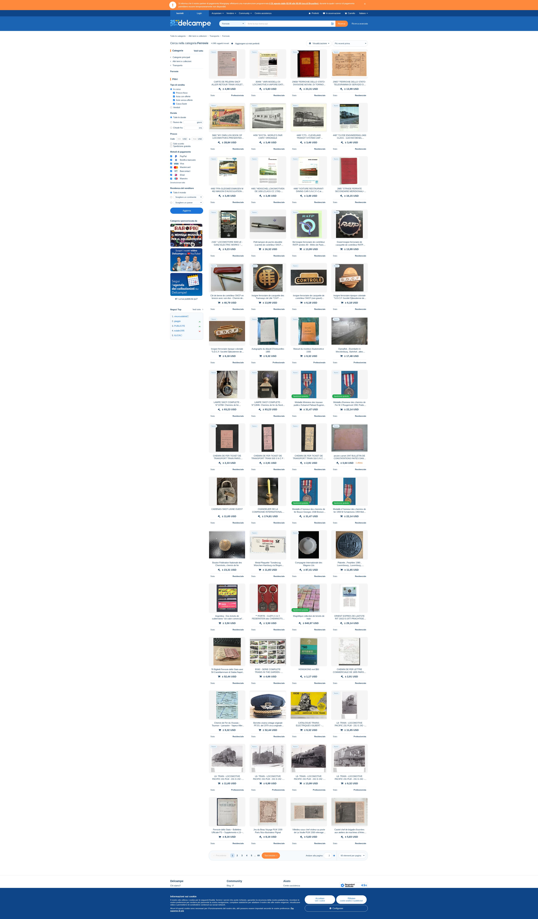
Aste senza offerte (184, 100)
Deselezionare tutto (177, 183)
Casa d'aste (181, 104)
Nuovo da (177, 122)
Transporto (177, 65)
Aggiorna (187, 210)
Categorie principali (181, 57)
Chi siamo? (175, 885)
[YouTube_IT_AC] (186, 259)
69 (258, 855)
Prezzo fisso (181, 93)
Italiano (362, 13)
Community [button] (244, 13)
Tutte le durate (179, 117)
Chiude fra (178, 127)
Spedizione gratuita (182, 146)
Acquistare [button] (217, 13)
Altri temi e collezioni (182, 61)
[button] (332, 24)
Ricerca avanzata (360, 23)
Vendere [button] (230, 13)
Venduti (176, 107)
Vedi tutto (198, 51)
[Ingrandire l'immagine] (227, 64)
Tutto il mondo (179, 192)
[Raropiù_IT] (186, 235)
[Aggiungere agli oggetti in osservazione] (241, 53)
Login (199, 13)
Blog (229, 885)
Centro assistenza (291, 885)
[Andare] (334, 855)
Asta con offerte (183, 96)
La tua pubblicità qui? (188, 299)
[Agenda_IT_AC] (186, 284)
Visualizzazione (320, 43)
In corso (177, 89)
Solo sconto (178, 143)
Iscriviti (180, 13)
